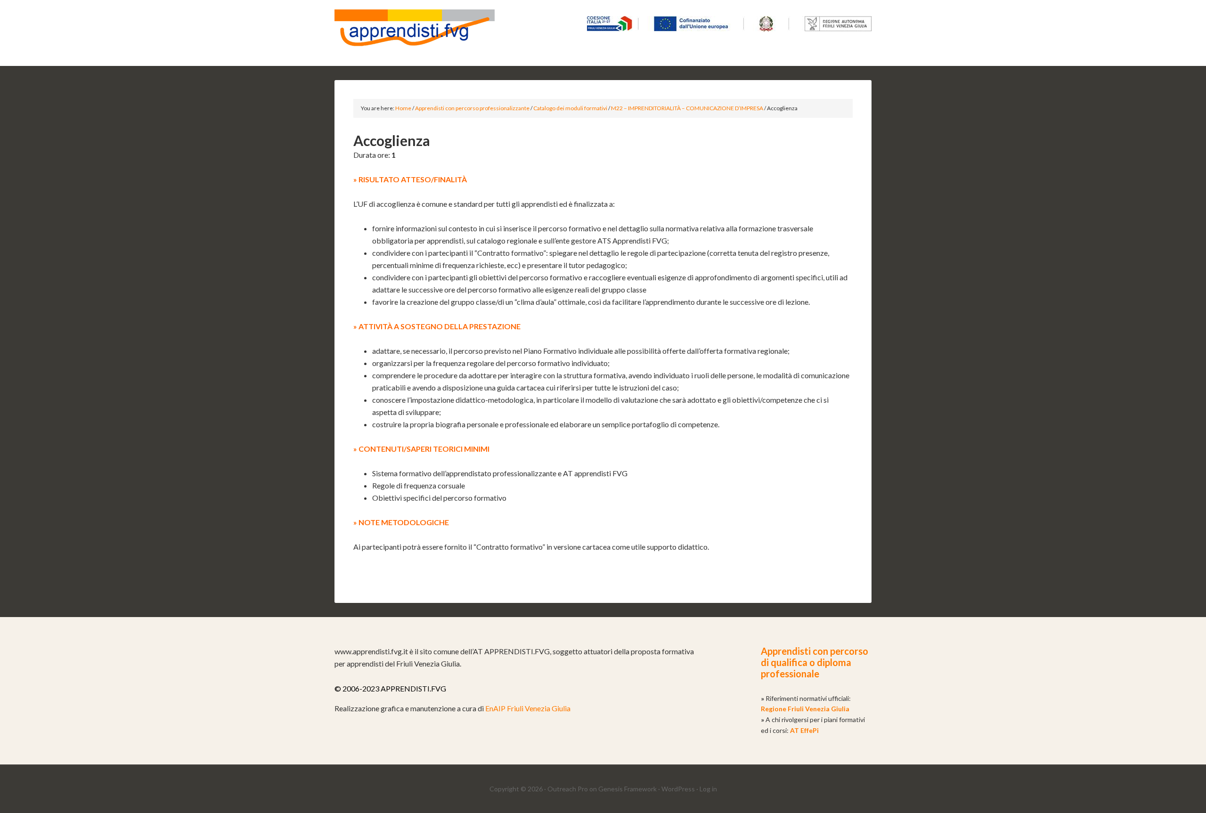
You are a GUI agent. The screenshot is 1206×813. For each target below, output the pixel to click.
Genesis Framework (627, 789)
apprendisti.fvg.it (414, 33)
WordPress (678, 789)
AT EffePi (804, 730)
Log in (708, 789)
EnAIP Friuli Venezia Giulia (527, 708)
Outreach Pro (567, 789)
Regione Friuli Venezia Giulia (805, 709)
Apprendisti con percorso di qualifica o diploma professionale (814, 662)
